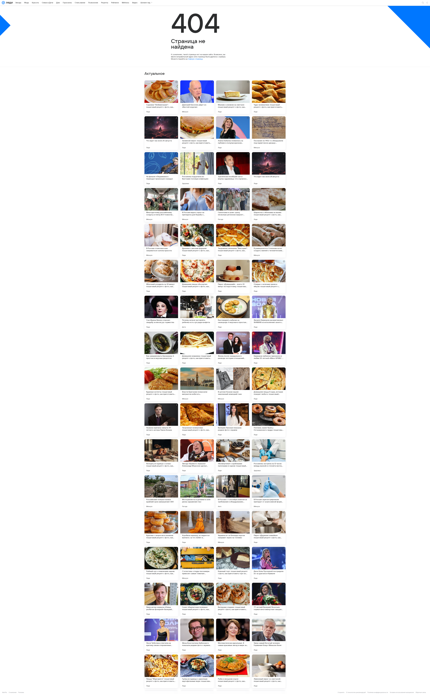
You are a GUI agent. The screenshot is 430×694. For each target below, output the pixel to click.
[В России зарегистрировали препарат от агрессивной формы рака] (269, 492)
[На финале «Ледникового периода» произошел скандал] (161, 169)
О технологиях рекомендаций (356, 692)
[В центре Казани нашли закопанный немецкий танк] (233, 384)
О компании (12, 692)
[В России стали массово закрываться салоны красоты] (161, 241)
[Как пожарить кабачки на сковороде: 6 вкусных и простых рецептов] (233, 312)
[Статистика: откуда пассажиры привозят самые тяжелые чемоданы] (197, 564)
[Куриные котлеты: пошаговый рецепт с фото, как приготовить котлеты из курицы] (161, 384)
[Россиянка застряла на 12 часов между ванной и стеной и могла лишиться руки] (269, 456)
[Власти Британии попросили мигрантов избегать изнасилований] (197, 384)
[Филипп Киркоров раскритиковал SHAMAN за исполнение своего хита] (269, 312)
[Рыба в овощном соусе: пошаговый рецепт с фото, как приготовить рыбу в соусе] (233, 671)
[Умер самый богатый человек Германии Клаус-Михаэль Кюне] (269, 635)
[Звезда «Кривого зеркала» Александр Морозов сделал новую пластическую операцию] (197, 456)
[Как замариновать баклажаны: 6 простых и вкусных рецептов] (161, 348)
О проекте (341, 692)
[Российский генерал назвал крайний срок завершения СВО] (161, 492)
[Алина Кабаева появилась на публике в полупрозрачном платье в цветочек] (233, 133)
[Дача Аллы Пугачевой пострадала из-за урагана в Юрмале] (269, 564)
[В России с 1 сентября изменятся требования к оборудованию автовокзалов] (233, 492)
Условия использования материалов (402, 692)
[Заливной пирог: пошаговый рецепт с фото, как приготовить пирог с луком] (197, 133)
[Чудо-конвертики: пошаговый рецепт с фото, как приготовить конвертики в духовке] (269, 97)
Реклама (21, 692)
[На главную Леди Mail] (9, 2)
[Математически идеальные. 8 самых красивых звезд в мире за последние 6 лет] (233, 635)
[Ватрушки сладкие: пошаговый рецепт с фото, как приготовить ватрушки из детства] (233, 599)
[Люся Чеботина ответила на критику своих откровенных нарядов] (161, 635)
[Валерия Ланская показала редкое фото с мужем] (233, 420)
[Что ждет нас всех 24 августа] (269, 169)
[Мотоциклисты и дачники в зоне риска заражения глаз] (197, 492)
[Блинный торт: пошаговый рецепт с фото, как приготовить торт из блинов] (233, 564)
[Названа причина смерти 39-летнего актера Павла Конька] (161, 420)
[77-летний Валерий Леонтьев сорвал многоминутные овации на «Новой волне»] (269, 599)
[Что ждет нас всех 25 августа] (161, 133)
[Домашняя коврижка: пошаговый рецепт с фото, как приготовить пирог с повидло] (197, 348)
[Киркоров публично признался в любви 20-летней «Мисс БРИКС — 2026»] (269, 348)
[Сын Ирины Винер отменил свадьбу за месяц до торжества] (161, 312)
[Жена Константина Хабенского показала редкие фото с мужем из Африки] (197, 635)
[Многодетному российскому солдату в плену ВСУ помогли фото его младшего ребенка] (161, 205)
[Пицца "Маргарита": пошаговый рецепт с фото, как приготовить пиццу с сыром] (161, 671)
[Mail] (3, 2)
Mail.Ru (4, 692)
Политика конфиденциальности (377, 692)
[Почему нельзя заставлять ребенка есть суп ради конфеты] (197, 312)
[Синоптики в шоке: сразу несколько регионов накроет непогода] (233, 205)
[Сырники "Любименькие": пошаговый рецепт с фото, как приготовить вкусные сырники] (161, 97)
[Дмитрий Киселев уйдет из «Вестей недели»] (197, 97)
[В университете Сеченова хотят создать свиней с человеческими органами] (269, 241)
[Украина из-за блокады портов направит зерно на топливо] (233, 528)
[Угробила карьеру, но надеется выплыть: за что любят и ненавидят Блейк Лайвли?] (197, 528)
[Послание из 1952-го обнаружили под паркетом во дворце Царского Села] (269, 133)
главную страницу (195, 59)
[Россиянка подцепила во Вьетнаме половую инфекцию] (197, 169)
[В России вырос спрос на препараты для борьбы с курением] (197, 205)
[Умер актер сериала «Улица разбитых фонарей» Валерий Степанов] (161, 599)
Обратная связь (421, 692)
